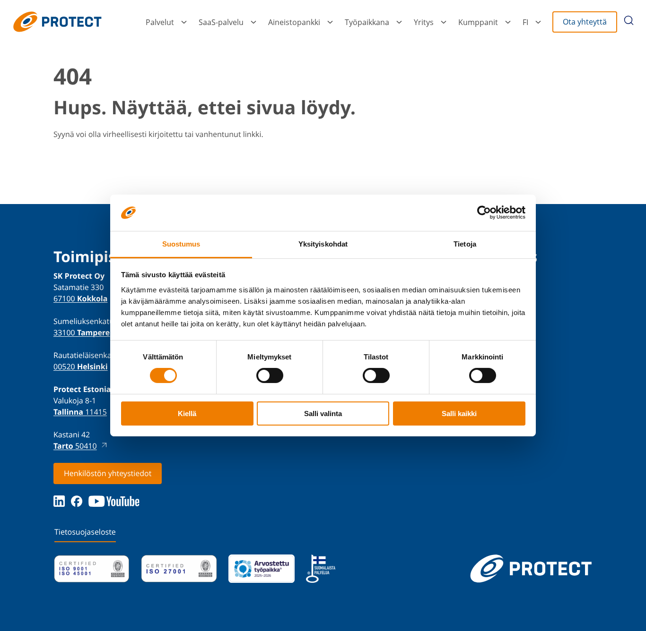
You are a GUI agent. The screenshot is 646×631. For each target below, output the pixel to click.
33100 (81, 332)
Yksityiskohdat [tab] (323, 244)
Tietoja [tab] (465, 244)
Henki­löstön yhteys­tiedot (107, 473)
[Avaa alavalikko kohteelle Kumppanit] (508, 22)
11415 (80, 412)
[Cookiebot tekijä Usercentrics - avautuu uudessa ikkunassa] (484, 212)
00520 (80, 366)
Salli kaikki (459, 413)
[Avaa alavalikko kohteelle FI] (538, 22)
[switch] (269, 375)
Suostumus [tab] (181, 244)
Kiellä (187, 413)
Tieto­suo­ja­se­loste (85, 532)
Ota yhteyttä (585, 22)
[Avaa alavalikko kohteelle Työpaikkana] (399, 22)
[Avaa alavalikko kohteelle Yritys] (443, 22)
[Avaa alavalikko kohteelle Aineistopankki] (330, 22)
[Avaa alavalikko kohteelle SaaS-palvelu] (253, 22)
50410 (75, 446)
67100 (80, 298)
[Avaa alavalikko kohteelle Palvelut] (184, 22)
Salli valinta (323, 413)
